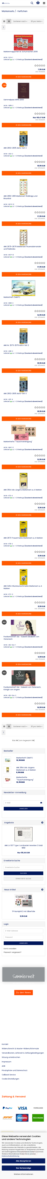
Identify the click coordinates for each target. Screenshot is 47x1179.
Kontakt (5, 1044)
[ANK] (5, 3)
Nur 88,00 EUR (23, 852)
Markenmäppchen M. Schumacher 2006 (21, 51)
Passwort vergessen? (12, 952)
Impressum (6, 1061)
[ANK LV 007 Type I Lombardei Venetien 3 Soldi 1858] (23, 834)
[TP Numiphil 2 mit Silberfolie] (23, 900)
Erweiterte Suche (23, 879)
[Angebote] (42, 822)
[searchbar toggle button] (32, 3)
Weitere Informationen (23, 1174)
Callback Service (9, 1075)
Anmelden (24, 809)
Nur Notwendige (23, 1168)
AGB (3, 1066)
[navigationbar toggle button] (44, 3)
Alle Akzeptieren (23, 1161)
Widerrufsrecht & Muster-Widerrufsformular (20, 1048)
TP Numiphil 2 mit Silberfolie (23, 911)
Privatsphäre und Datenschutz (14, 1070)
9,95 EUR (23, 916)
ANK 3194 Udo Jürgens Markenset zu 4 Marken (23, 490)
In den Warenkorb (23, 77)
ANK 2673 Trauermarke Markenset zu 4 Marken (23, 538)
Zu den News (23, 992)
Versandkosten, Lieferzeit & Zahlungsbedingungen (23, 1053)
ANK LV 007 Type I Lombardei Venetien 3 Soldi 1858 (24, 846)
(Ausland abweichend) (34, 59)
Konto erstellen (10, 948)
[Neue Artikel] (42, 889)
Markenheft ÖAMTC (12, 297)
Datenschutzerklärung (10, 1156)
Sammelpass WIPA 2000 (14, 99)
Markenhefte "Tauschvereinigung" (18, 441)
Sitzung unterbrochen (11, 1057)
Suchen (23, 873)
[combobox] (20, 21)
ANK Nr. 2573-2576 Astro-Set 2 (16, 345)
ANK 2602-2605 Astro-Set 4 (15, 148)
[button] (4, 21)
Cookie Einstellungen (10, 1079)
